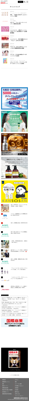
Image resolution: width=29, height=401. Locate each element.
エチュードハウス (22, 60)
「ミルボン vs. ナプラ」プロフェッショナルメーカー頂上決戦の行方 (19, 278)
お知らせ (16, 379)
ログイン (20, 1)
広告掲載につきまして (19, 385)
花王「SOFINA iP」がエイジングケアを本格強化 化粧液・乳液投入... (19, 205)
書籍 (16, 381)
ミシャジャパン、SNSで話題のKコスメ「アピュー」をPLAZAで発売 (19, 40)
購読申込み (17, 391)
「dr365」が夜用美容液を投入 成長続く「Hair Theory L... (19, 241)
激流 (3, 383)
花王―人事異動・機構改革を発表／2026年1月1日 (19, 260)
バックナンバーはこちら (15, 369)
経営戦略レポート (5, 391)
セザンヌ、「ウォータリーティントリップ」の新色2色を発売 (18, 23)
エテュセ (11, 52)
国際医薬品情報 (5, 387)
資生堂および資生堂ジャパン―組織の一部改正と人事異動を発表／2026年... (19, 287)
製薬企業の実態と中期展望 (7, 389)
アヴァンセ (12, 45)
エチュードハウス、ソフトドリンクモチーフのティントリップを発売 (18, 63)
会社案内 (16, 389)
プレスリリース (5, 295)
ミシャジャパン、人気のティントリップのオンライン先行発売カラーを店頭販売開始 (18, 31)
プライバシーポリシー (19, 395)
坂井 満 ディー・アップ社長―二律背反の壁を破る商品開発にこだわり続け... (19, 250)
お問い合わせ (17, 393)
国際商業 (4, 379)
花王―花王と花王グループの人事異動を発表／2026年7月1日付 (19, 232)
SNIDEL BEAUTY (23, 13)
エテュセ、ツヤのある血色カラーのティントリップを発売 (18, 55)
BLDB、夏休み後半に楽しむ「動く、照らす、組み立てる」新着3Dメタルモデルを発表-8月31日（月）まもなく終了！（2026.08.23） (14, 304)
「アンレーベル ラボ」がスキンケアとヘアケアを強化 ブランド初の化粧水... (19, 269)
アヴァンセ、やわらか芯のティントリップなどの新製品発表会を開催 (18, 47)
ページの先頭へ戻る (15, 375)
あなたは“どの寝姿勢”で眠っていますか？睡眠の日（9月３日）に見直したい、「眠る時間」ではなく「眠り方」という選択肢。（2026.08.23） (14, 299)
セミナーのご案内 (18, 383)
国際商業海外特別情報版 (7, 393)
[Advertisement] (14, 77)
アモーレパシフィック (14, 60)
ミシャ (11, 28)
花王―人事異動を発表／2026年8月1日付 (19, 222)
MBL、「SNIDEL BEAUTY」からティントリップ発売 (18, 15)
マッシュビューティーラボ (14, 13)
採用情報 (16, 387)
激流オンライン (5, 385)
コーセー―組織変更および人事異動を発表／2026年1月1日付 (19, 214)
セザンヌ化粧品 (13, 20)
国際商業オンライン (6, 381)
